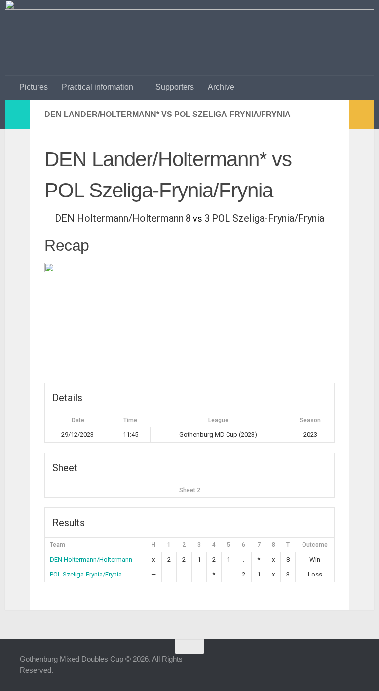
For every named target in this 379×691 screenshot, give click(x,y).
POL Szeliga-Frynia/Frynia (86, 574)
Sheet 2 (189, 490)
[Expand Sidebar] (17, 114)
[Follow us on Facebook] (299, 666)
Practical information (97, 87)
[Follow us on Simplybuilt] (352, 666)
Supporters (174, 87)
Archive (221, 87)
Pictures (33, 87)
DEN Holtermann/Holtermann (91, 559)
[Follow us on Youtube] (334, 666)
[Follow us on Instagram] (317, 666)
